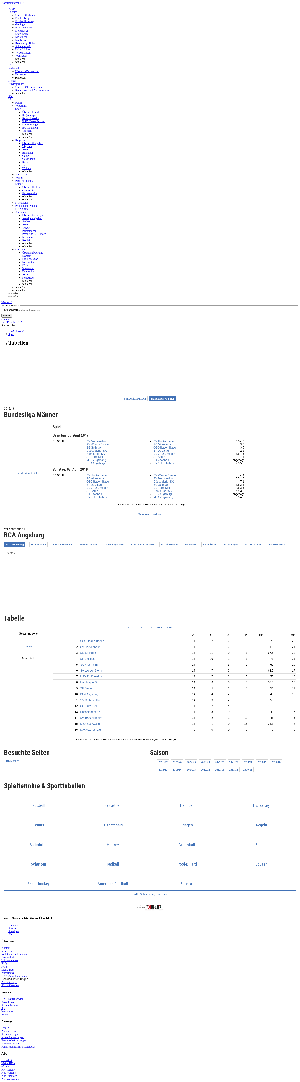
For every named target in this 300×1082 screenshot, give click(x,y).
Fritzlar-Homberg (24, 21)
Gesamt (12, 553)
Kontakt (26, 240)
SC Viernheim (162, 444)
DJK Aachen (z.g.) (91, 729)
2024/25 (191, 762)
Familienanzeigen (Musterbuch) (18, 1046)
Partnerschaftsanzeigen (13, 1040)
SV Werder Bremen (98, 444)
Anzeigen (13, 931)
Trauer (25, 227)
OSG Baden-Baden (165, 447)
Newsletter (28, 262)
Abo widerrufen (10, 985)
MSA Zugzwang (96, 460)
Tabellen (27, 130)
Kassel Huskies (30, 118)
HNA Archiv (8, 1069)
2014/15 (191, 769)
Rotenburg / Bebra (25, 43)
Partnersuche (29, 230)
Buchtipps (27, 152)
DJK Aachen (161, 460)
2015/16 (177, 769)
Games (26, 155)
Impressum (28, 268)
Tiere (25, 165)
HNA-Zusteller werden (14, 975)
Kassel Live (7, 1002)
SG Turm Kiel (94, 456)
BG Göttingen (30, 127)
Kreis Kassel (22, 33)
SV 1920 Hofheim (164, 463)
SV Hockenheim (163, 441)
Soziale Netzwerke (11, 1005)
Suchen (6, 315)
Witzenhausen (23, 52)
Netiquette (28, 277)
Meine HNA (8, 1063)
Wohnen (26, 168)
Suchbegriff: (11, 309)
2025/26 (177, 762)
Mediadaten (28, 237)
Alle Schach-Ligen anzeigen (151, 894)
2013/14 (205, 769)
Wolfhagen (21, 55)
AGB (25, 274)
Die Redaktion (30, 258)
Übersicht (6, 1060)
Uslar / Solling (23, 49)
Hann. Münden (23, 27)
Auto (25, 149)
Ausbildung (7, 972)
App (3, 1008)
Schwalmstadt (23, 46)
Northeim (20, 40)
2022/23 (219, 762)
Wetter (5, 1014)
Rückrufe (20, 74)
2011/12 (233, 769)
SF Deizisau (161, 450)
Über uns (13, 925)
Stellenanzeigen (10, 1034)
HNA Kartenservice (12, 998)
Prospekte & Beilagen (34, 233)
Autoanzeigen (9, 1031)
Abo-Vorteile (8, 1072)
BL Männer (12, 760)
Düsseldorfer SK (96, 450)
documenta (28, 190)
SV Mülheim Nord (97, 441)
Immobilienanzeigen (12, 1037)
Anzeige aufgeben (32, 218)
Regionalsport (30, 115)
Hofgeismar (21, 30)
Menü (4, 302)
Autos (25, 224)
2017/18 (276, 762)
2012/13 (219, 769)
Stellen (26, 221)
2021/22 (233, 762)
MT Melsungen (30, 124)
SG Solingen (94, 447)
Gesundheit (28, 158)
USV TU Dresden (164, 453)
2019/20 (247, 762)
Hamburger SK (95, 453)
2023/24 (205, 762)
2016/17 (163, 769)
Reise (25, 162)
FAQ (25, 265)
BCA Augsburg (95, 463)
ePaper (5, 1066)
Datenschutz (29, 271)
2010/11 (247, 769)
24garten (27, 146)
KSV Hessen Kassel (33, 121)
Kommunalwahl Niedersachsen (32, 90)
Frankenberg (22, 18)
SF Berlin (159, 456)
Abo (10, 934)
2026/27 (163, 762)
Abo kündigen (9, 982)
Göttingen (20, 24)
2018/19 (261, 762)
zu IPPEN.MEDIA (11, 322)
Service (12, 928)
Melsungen (21, 36)
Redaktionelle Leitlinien (14, 954)
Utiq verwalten (9, 960)
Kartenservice (29, 193)
